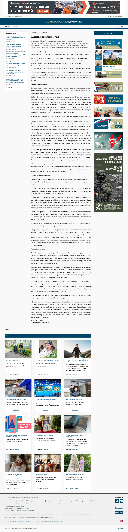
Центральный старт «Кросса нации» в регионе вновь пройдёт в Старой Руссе (15, 72)
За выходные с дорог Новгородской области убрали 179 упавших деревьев (15, 55)
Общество (34, 32)
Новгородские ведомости (85, 514)
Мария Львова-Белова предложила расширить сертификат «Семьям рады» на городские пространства (16, 63)
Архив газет (108, 33)
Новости (7, 26)
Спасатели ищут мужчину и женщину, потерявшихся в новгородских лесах (13, 46)
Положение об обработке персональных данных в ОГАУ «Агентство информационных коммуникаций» (34, 521)
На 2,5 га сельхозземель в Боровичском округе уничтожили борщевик (15, 37)
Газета (16, 26)
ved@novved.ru (30, 510)
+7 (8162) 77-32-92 (24, 508)
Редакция (120, 528)
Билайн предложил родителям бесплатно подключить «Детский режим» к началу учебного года (15, 80)
